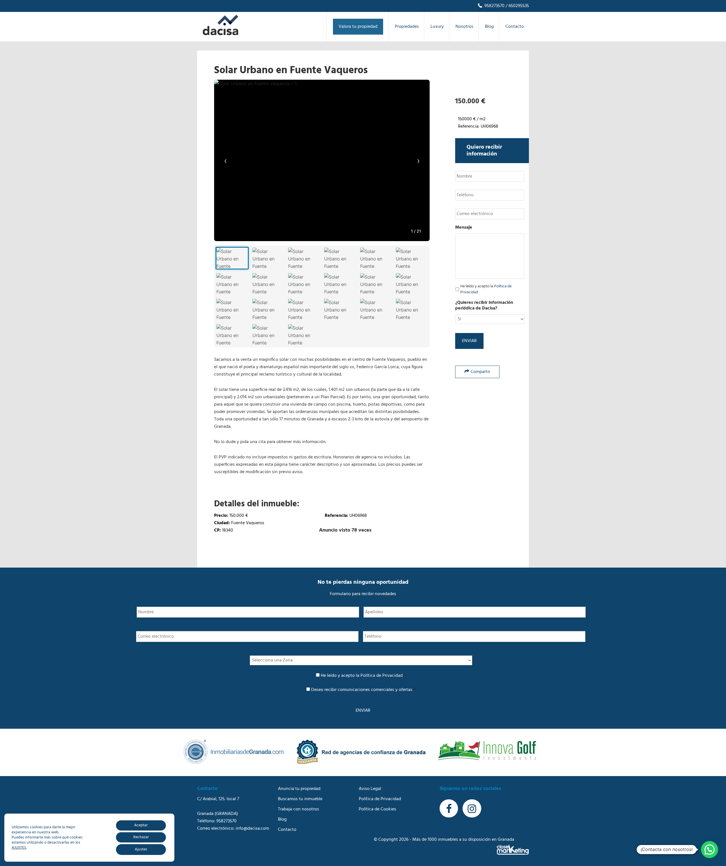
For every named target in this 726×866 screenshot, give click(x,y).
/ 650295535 (517, 6)
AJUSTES (19, 847)
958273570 (494, 6)
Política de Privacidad (381, 675)
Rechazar (141, 837)
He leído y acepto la (486, 289)
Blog (282, 819)
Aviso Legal (370, 789)
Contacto (287, 829)
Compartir (480, 372)
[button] (709, 849)
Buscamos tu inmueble (300, 799)
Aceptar (141, 825)
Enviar (469, 341)
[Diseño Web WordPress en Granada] (513, 850)
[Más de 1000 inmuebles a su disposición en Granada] (220, 34)
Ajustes (141, 849)
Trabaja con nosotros (298, 809)
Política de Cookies (377, 809)
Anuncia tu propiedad (299, 789)
